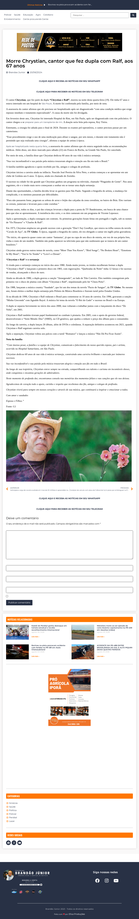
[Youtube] (19, 842)
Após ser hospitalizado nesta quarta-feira (26, 146)
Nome (10, 564)
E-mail (10, 575)
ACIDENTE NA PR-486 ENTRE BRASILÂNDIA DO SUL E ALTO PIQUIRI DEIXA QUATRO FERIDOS (114, 647)
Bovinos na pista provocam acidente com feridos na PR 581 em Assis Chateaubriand (48, 647)
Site (8, 585)
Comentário (13, 529)
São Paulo (47, 103)
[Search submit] (133, 15)
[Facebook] (8, 842)
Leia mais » (35, 637)
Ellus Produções (77, 914)
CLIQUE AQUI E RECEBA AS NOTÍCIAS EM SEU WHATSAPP (69, 81)
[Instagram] (14, 842)
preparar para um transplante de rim (43, 122)
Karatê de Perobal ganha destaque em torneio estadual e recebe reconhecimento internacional (49, 628)
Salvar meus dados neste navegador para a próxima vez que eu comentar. (49, 596)
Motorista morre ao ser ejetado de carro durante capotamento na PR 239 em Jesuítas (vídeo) (114, 628)
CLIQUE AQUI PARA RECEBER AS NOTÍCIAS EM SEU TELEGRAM (69, 91)
